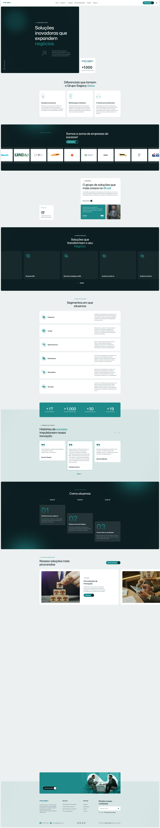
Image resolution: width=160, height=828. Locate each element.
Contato (95, 3)
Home (57, 3)
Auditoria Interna (72, 276)
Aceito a (108, 812)
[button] (114, 432)
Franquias (86, 578)
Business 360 (108, 276)
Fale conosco (4, 63)
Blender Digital (108, 823)
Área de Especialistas (80, 3)
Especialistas (86, 806)
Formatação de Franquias (90, 582)
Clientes (89, 3)
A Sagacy (70, 3)
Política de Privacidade (110, 812)
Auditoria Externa (34, 276)
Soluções (62, 3)
